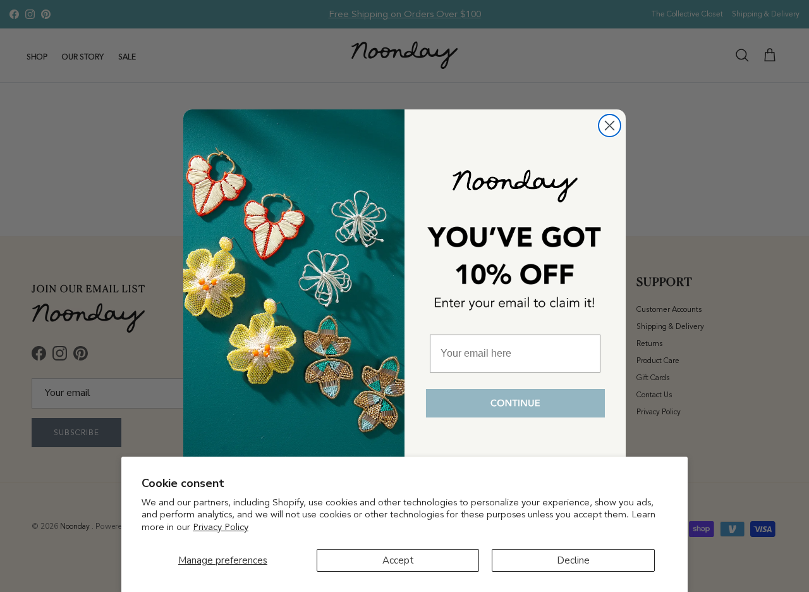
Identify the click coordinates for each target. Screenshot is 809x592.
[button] (515, 403)
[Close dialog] (610, 125)
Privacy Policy (220, 527)
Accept (398, 560)
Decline (573, 560)
